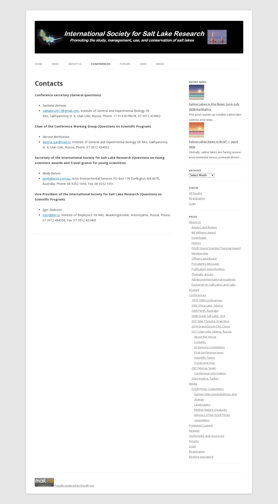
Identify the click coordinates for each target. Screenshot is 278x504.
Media (160, 64)
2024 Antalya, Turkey (205, 378)
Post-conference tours (209, 352)
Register (194, 431)
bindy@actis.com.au (56, 178)
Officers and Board (204, 258)
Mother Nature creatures (210, 410)
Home (38, 64)
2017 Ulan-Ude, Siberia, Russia (212, 331)
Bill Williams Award (204, 232)
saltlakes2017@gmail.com (61, 111)
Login (192, 204)
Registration (197, 198)
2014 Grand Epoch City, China (211, 326)
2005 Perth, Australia (205, 311)
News (55, 64)
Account (194, 290)
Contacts (200, 342)
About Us (74, 64)
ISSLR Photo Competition (208, 389)
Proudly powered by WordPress (74, 485)
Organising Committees (209, 347)
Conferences (100, 64)
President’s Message (205, 264)
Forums (125, 64)
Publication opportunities (208, 269)
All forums (195, 193)
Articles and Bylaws (204, 227)
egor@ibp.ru (51, 215)
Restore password (201, 457)
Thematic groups (202, 274)
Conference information (210, 373)
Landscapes (202, 404)
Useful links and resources (206, 436)
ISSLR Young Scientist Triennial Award (216, 248)
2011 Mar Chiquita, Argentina (210, 321)
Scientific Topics (204, 358)
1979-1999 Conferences (207, 300)
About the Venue (205, 337)
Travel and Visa (204, 363)
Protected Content (201, 425)
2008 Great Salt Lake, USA (208, 316)
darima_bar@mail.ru (56, 142)
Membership (200, 253)
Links (143, 64)
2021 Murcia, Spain (204, 368)
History (196, 243)
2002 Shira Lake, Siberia (207, 305)
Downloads (199, 238)
